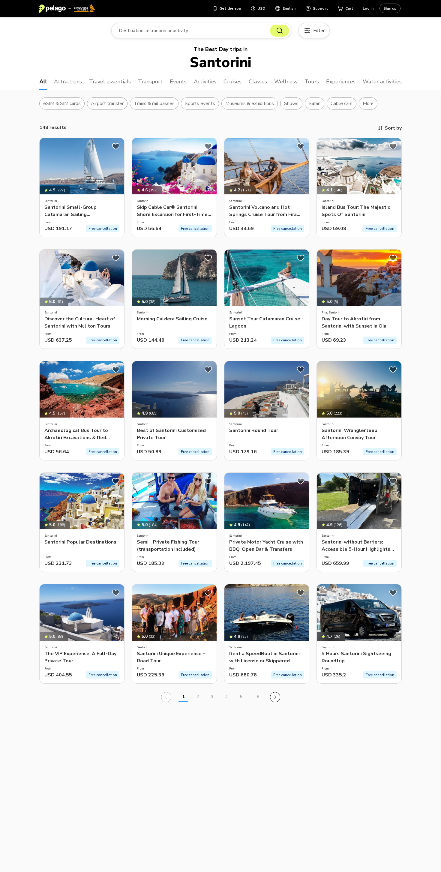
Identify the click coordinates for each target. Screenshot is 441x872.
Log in (368, 8)
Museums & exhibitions (249, 103)
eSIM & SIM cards (62, 103)
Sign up (390, 8)
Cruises (233, 81)
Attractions (68, 81)
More (368, 103)
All (43, 81)
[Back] (166, 697)
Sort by (393, 128)
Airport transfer (107, 103)
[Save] (116, 146)
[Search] (279, 31)
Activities (205, 81)
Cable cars (341, 103)
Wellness (285, 81)
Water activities (382, 81)
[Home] (67, 8)
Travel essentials (110, 81)
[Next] (275, 697)
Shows (291, 103)
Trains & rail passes (154, 103)
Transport (150, 81)
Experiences (341, 81)
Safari (314, 103)
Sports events (200, 103)
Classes (258, 81)
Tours (311, 81)
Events (178, 81)
